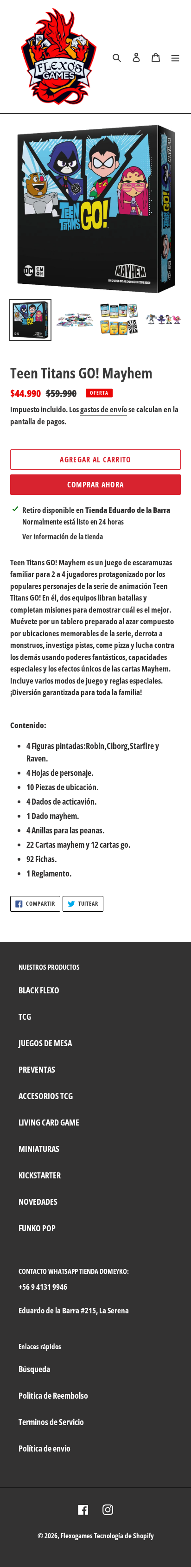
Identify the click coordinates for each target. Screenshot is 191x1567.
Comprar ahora (95, 485)
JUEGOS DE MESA (45, 1043)
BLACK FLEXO (39, 990)
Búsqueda (34, 1369)
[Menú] (175, 56)
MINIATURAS (39, 1148)
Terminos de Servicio (51, 1421)
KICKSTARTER (40, 1175)
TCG (25, 1016)
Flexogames (77, 1535)
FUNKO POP (37, 1228)
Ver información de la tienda (62, 536)
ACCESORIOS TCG (46, 1095)
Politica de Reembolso (53, 1395)
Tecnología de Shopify (124, 1535)
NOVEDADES (38, 1201)
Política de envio (44, 1448)
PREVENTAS (37, 1069)
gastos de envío (103, 409)
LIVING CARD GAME (49, 1122)
